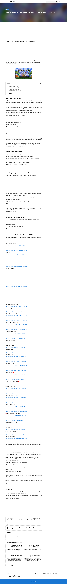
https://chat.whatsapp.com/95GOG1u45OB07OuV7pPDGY (16, 411)
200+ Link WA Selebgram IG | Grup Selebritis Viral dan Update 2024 (17, 555)
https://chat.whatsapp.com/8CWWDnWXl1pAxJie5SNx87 (16, 424)
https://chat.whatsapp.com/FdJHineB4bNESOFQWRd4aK (16, 365)
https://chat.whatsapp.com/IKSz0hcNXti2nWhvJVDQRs (15, 379)
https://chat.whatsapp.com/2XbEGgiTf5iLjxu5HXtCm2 (15, 429)
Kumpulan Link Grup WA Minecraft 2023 (14, 90)
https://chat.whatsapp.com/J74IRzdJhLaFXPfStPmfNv (15, 406)
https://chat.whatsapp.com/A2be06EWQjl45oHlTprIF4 (15, 434)
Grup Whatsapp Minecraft (10, 60)
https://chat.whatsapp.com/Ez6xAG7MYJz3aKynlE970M (15, 397)
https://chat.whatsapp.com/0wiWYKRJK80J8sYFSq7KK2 (16, 306)
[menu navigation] (5, 1)
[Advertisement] (23, 32)
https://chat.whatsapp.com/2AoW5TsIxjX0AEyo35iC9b (15, 356)
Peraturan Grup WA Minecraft (14, 89)
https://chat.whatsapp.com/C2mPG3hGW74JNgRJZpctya (16, 333)
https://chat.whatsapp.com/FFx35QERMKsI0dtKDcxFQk (15, 361)
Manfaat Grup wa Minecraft (13, 86)
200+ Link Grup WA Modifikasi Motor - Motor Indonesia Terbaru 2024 (34, 555)
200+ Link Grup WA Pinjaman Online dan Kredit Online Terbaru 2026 (17, 564)
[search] (56, 1)
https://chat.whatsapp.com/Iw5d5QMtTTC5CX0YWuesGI (15, 352)
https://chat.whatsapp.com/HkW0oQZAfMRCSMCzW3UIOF (16, 315)
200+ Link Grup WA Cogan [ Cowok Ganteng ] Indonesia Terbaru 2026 (34, 546)
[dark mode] (59, 1)
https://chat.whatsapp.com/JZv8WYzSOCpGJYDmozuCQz (16, 329)
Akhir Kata (10, 93)
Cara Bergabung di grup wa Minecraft (15, 87)
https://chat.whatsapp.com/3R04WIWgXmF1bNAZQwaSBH (16, 266)
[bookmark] (61, 1)
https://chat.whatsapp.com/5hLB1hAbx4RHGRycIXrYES (15, 420)
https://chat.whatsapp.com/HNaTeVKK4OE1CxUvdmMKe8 (16, 250)
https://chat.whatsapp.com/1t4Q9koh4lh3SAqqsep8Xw (15, 370)
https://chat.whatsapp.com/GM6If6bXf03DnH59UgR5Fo (15, 415)
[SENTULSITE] (8, 1)
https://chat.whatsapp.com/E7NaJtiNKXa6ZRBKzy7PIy (15, 374)
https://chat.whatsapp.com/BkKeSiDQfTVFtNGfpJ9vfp (15, 338)
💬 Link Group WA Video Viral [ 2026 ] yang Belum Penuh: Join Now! (16, 546)
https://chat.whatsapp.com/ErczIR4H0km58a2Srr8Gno (15, 402)
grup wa (7, 9)
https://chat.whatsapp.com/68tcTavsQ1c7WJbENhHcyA (15, 245)
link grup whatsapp (29, 491)
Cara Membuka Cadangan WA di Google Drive (17, 92)
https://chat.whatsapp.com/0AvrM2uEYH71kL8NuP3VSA (16, 286)
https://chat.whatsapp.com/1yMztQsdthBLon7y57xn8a (15, 347)
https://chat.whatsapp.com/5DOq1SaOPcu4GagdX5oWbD (16, 324)
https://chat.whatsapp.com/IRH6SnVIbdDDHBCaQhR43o (16, 320)
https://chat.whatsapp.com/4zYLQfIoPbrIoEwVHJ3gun (15, 254)
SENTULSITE (12, 1)
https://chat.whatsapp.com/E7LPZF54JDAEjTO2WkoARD (16, 311)
